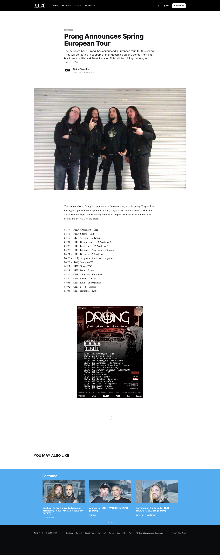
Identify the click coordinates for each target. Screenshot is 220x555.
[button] (106, 523)
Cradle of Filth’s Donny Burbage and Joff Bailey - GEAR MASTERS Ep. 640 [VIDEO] (63, 511)
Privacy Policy (128, 533)
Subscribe (179, 5)
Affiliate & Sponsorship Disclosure (149, 533)
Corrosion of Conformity (146, 515)
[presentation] (171, 476)
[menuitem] (55, 5)
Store (78, 5)
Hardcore (68, 30)
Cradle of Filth (48, 517)
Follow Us (90, 5)
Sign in (165, 5)
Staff (104, 533)
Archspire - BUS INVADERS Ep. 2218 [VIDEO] (108, 509)
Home (55, 5)
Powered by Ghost (178, 533)
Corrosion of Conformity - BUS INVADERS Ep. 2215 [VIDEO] (152, 509)
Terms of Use (114, 533)
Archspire (93, 515)
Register (69, 533)
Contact (79, 533)
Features (66, 5)
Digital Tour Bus (81, 69)
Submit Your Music (92, 533)
